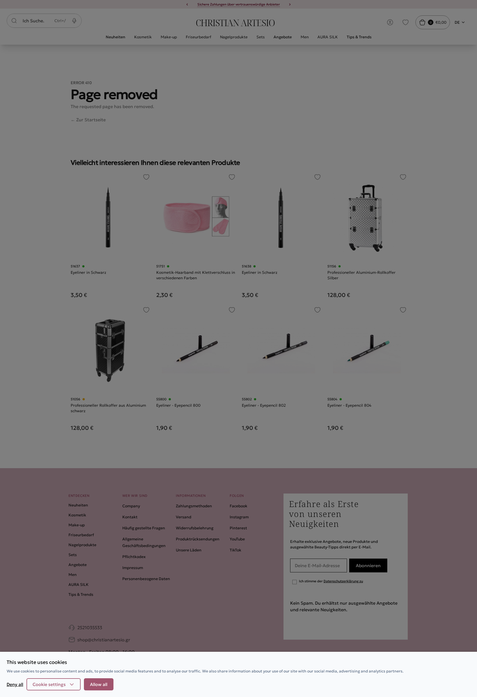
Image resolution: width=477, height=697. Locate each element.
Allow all (98, 684)
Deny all (15, 684)
